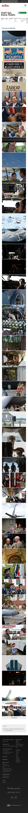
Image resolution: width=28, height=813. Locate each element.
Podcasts (18, 759)
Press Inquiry (6, 774)
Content (18, 750)
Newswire (5, 759)
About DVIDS (6, 762)
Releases (18, 742)
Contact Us (5, 764)
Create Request (6, 776)
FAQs (4, 767)
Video (17, 753)
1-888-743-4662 (6, 750)
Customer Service (6, 771)
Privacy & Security (6, 765)
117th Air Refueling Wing (23, 20)
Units (4, 780)
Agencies (4, 782)
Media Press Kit (6, 777)
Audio (17, 756)
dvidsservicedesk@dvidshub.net (9, 746)
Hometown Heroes (19, 744)
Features (5, 756)
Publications (18, 760)
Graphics (17, 757)
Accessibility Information (7, 770)
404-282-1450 (5, 741)
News (17, 754)
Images (17, 751)
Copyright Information (7, 768)
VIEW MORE (14, 717)
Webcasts (18, 762)
